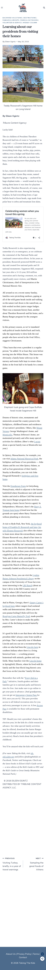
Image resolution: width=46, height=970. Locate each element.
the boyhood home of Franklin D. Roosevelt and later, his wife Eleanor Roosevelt (22, 527)
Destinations (29, 18)
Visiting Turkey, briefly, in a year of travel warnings (12, 864)
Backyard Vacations (12, 18)
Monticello (7, 434)
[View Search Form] (44, 8)
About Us (11, 954)
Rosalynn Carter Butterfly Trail (16, 616)
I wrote (37, 441)
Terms (36, 954)
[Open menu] (2, 7)
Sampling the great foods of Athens (36, 864)
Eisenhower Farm (18, 486)
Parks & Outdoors (29, 20)
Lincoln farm (32, 647)
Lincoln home (35, 661)
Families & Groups (11, 20)
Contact (23, 957)
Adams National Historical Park (24, 458)
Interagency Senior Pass (26, 695)
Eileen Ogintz (10, 41)
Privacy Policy (24, 954)
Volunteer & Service (12, 23)
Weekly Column (30, 23)
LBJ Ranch (27, 585)
